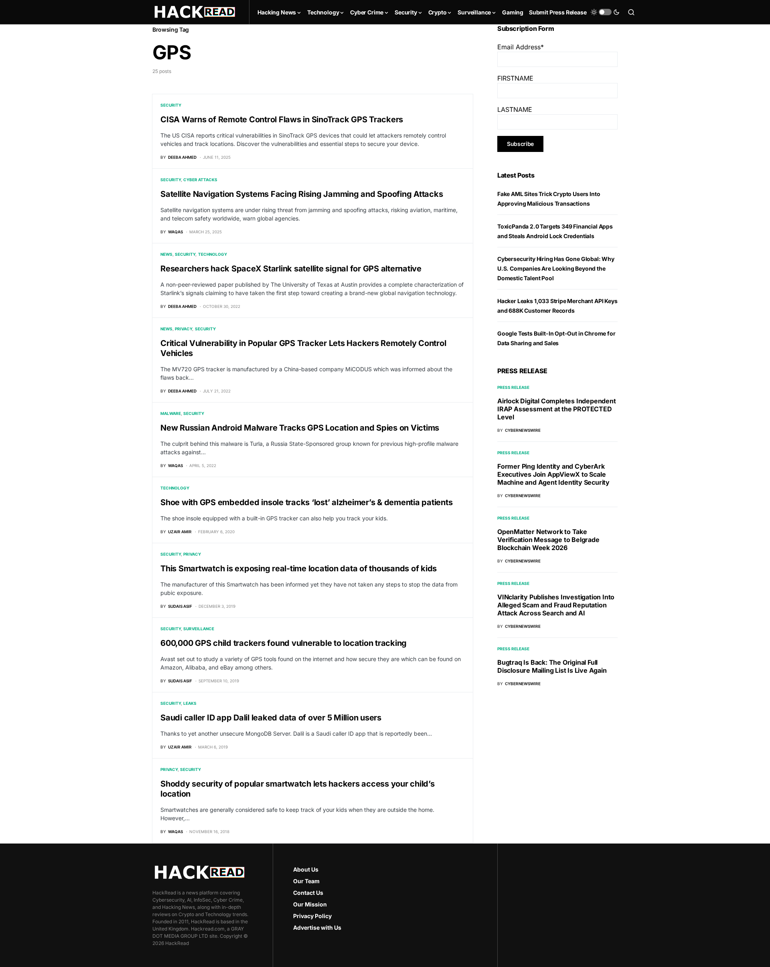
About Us (305, 869)
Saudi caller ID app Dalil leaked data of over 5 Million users (270, 717)
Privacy (183, 328)
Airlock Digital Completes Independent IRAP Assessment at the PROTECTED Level (556, 409)
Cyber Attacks (200, 179)
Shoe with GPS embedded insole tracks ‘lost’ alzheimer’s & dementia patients (306, 502)
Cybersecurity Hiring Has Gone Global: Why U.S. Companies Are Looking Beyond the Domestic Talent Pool (555, 268)
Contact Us (308, 892)
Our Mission (310, 904)
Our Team (306, 881)
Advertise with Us (317, 927)
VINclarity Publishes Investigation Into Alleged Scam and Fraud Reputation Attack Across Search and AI (555, 605)
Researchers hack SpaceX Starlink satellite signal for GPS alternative (290, 268)
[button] (605, 12)
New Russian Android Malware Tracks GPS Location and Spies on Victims (299, 428)
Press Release (513, 387)
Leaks (190, 703)
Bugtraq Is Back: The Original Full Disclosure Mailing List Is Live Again (552, 666)
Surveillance (198, 628)
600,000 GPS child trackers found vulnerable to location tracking (283, 643)
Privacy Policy (312, 915)
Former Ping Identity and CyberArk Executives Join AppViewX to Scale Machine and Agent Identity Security (553, 474)
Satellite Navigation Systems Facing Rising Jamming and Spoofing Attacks (301, 194)
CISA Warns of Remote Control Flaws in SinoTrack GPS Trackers (281, 119)
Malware (170, 413)
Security (170, 105)
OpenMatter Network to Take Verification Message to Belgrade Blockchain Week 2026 (548, 540)
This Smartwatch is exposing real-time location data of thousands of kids (298, 568)
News (166, 254)
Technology (212, 254)
